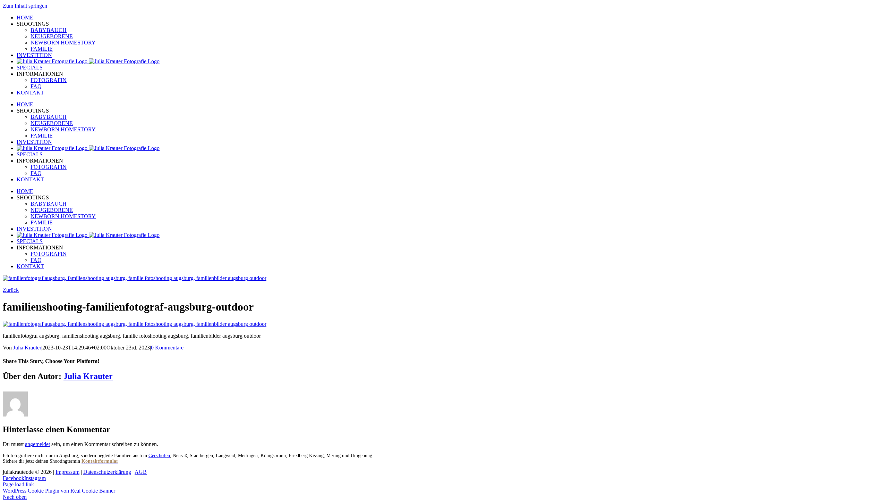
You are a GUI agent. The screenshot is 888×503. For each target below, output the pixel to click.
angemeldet (37, 444)
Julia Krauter (27, 348)
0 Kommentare (167, 348)
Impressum (67, 472)
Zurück (11, 290)
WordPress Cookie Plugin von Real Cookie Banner (59, 491)
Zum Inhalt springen (25, 6)
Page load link (18, 484)
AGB (141, 472)
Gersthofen (159, 455)
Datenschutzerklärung (107, 472)
